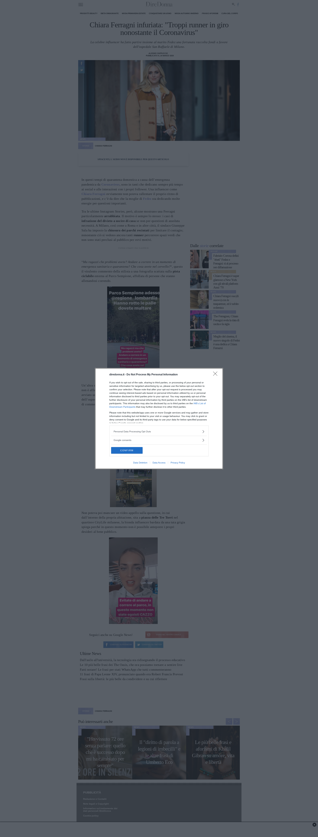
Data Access (159, 462)
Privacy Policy (178, 462)
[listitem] (159, 431)
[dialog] (159, 418)
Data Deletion (140, 462)
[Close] (216, 375)
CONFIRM (126, 450)
